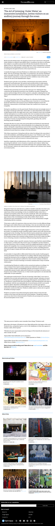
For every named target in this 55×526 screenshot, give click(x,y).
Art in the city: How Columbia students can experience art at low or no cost (38, 382)
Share (48, 57)
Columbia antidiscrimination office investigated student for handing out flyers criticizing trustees (13, 464)
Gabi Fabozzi (6, 384)
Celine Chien (12, 442)
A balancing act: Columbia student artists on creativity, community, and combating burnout (14, 407)
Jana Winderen (35, 204)
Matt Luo (6, 442)
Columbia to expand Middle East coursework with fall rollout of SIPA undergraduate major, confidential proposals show (14, 439)
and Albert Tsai (17, 491)
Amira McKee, (38, 491)
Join (30, 517)
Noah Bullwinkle (9, 57)
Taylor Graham (32, 409)
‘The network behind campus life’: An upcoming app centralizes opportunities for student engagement (40, 407)
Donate (30, 514)
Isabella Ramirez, (33, 491)
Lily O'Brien (32, 384)
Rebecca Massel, (44, 491)
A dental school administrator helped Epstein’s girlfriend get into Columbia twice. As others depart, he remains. (40, 439)
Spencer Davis (7, 466)
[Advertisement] (28, 159)
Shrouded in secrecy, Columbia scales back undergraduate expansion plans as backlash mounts (40, 464)
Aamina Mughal (7, 409)
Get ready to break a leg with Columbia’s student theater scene (13, 382)
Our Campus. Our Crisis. (34, 489)
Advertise (31, 512)
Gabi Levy (40, 52)
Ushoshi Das (32, 442)
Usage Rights (5, 514)
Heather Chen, (11, 491)
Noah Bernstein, (35, 492)
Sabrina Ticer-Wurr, (42, 492)
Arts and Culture (8, 8)
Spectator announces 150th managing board (12, 489)
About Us (4, 512)
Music (13, 8)
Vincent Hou (18, 57)
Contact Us (5, 517)
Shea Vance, (6, 491)
